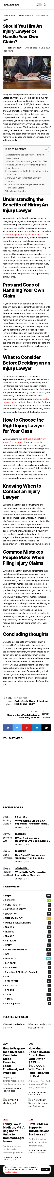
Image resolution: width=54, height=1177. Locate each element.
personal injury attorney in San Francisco (24, 234)
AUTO (27, 896)
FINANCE (27, 936)
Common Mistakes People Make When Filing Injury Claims (25, 186)
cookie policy (11, 1172)
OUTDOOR (27, 963)
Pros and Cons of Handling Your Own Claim (27, 161)
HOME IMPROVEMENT (27, 949)
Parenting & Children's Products (27, 972)
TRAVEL (27, 999)
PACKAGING (27, 967)
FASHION (27, 927)
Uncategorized (27, 1003)
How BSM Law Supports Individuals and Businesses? (39, 1129)
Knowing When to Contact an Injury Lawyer (24, 179)
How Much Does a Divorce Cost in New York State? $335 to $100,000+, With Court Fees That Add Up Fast (39, 1062)
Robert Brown (15, 48)
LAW (13, 15)
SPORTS (27, 990)
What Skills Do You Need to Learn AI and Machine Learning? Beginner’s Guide (31, 875)
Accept (45, 1169)
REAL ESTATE (27, 981)
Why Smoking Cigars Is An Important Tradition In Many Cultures (31, 823)
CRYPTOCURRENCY (27, 909)
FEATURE (27, 931)
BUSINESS (27, 900)
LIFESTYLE (27, 958)
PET (27, 976)
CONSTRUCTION (27, 905)
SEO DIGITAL (27, 985)
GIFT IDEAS (27, 940)
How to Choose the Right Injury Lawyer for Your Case (27, 173)
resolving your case (12, 127)
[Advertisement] (27, 774)
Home (5, 15)
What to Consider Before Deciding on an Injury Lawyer (26, 166)
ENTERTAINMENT (27, 918)
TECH (27, 994)
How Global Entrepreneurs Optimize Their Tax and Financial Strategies (30, 858)
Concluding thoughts (16, 191)
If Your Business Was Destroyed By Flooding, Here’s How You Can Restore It (32, 841)
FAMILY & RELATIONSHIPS (27, 922)
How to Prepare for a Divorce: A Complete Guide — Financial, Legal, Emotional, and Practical (14, 1061)
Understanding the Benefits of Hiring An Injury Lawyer (25, 156)
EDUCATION (27, 914)
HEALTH (27, 945)
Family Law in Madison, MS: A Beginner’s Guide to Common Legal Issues (13, 1132)
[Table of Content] (46, 149)
